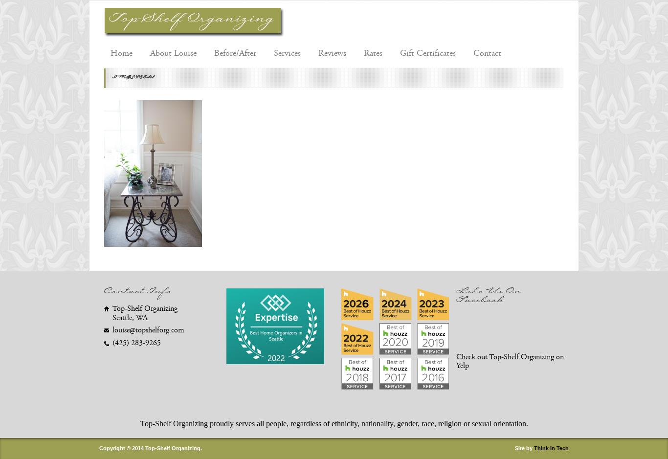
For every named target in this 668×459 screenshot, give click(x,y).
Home (122, 53)
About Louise (173, 53)
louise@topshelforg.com (148, 330)
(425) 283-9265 (136, 343)
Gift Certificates (428, 53)
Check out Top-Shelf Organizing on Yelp (510, 362)
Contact (487, 53)
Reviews (332, 53)
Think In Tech (551, 448)
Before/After (235, 53)
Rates (373, 53)
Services (287, 53)
